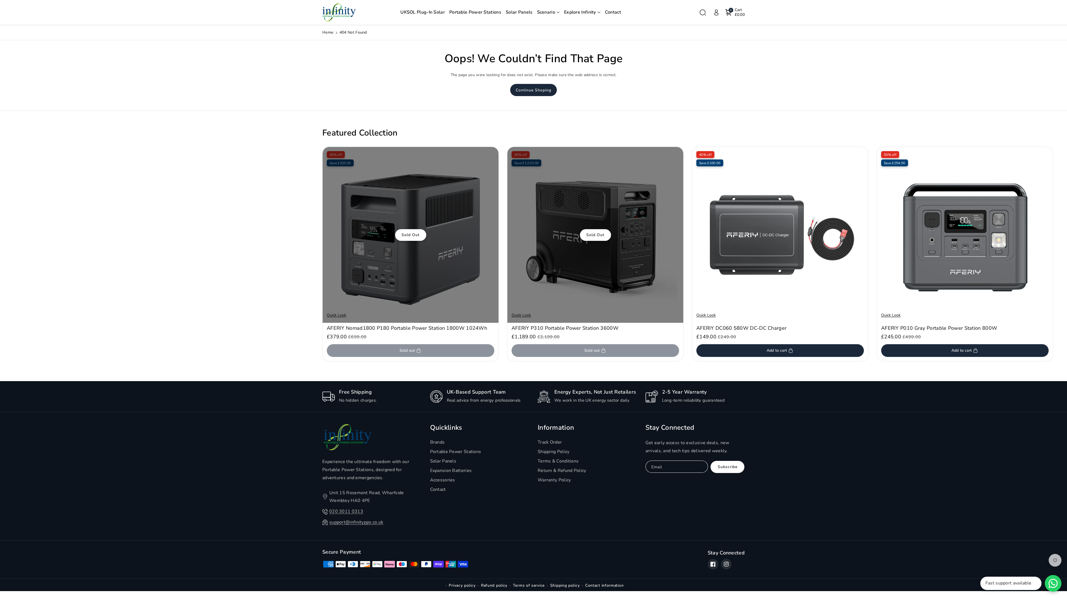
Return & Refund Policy (562, 471)
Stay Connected (669, 427)
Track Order (550, 442)
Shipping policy (565, 585)
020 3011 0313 (346, 511)
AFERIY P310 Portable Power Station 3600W (565, 328)
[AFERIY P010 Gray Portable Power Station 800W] (965, 235)
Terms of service (529, 585)
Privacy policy (462, 585)
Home (327, 32)
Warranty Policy (554, 480)
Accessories (442, 480)
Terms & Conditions (558, 461)
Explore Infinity (580, 12)
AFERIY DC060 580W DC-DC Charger (741, 328)
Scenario (546, 12)
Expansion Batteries (451, 471)
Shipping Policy (554, 452)
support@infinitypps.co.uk (356, 522)
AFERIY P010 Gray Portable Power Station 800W (939, 328)
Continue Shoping (533, 90)
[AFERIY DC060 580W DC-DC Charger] (780, 235)
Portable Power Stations (455, 452)
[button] (548, 12)
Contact (438, 489)
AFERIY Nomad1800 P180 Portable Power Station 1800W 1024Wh (407, 328)
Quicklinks (446, 427)
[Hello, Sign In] (716, 12)
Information (556, 427)
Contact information (604, 585)
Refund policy (494, 585)
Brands (437, 442)
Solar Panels (443, 461)
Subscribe (727, 466)
